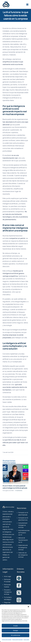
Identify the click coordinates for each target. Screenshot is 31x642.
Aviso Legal (26, 639)
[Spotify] (19, 578)
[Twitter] (19, 592)
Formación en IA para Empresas (23, 514)
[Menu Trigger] (27, 4)
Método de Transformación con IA (23, 540)
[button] (28, 606)
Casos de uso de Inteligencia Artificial (22, 555)
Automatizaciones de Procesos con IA (23, 533)
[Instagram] (19, 600)
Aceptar (15, 625)
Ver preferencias (15, 635)
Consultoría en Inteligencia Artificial (22, 525)
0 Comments (18, 490)
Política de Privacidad (17, 639)
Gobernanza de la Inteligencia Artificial (23, 547)
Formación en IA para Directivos (23, 519)
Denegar (15, 630)
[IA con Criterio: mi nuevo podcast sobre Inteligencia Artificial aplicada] (15, 474)
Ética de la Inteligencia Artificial (7, 592)
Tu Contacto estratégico (8, 598)
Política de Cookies (6, 639)
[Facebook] (19, 585)
